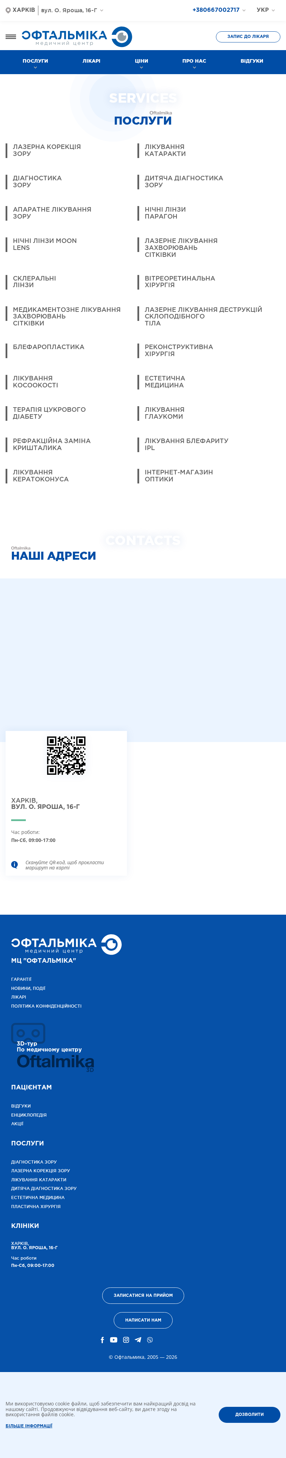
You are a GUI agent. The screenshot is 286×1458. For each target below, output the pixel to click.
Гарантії (21, 979)
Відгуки (252, 61)
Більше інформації (29, 1426)
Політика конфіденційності (46, 1006)
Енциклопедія (29, 1115)
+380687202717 (221, 22)
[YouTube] (113, 1340)
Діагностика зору (34, 1162)
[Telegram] (138, 1340)
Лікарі (91, 61)
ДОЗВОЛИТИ (249, 1415)
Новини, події (28, 988)
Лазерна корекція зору (40, 1170)
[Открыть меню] (11, 37)
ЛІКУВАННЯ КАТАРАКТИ (38, 1179)
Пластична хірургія (36, 1206)
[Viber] (150, 1340)
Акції (17, 1123)
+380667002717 (216, 10)
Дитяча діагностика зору (44, 1188)
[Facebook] (102, 1340)
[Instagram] (126, 1340)
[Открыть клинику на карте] (66, 761)
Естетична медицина (38, 1197)
